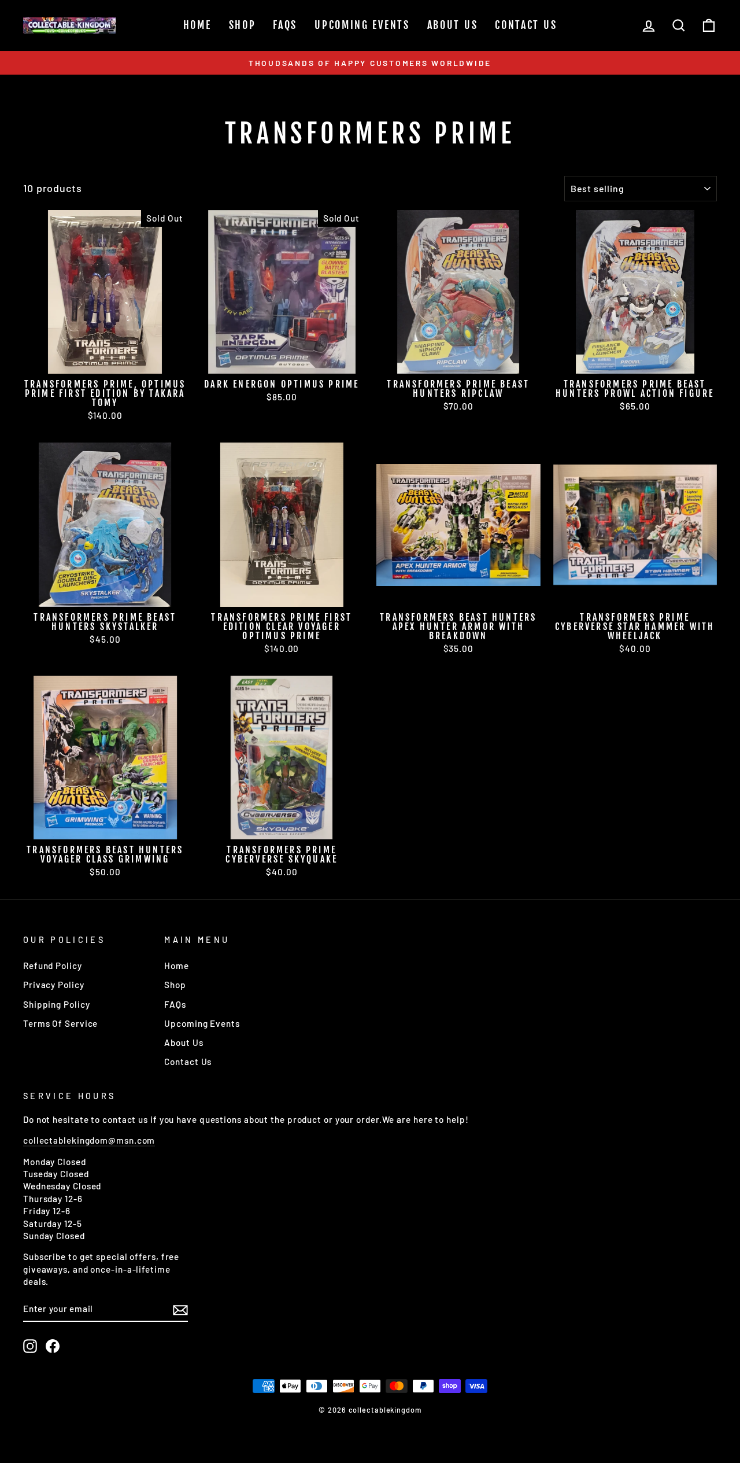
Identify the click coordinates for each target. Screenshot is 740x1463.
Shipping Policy (56, 1004)
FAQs (285, 25)
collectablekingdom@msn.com (89, 1140)
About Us (452, 25)
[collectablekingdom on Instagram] (30, 1346)
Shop (242, 25)
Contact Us (526, 25)
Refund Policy (52, 965)
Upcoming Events (362, 25)
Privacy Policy (53, 984)
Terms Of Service (60, 1023)
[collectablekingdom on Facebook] (53, 1346)
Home (197, 25)
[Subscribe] (180, 1309)
